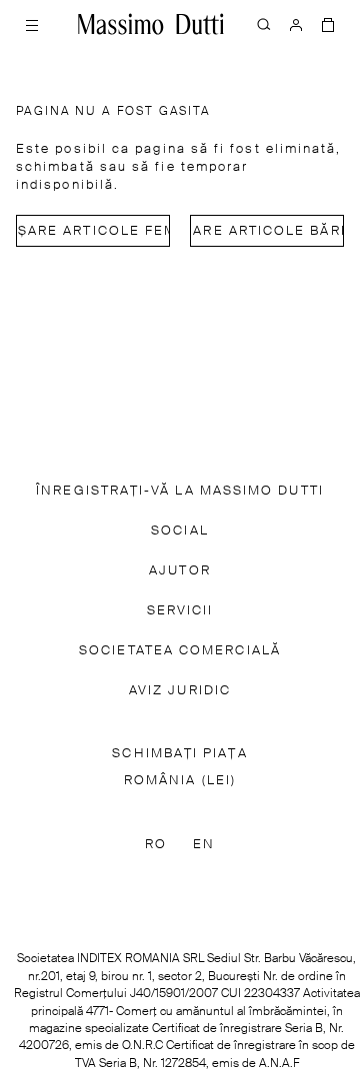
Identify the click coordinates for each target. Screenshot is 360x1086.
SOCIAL (179, 531)
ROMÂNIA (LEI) (180, 780)
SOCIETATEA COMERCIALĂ (180, 650)
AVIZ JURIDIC (180, 690)
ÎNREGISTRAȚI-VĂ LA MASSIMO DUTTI (180, 491)
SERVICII (180, 610)
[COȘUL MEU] (328, 24)
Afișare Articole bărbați (267, 231)
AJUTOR (179, 570)
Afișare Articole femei (93, 231)
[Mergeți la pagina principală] (151, 24)
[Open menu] (32, 24)
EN (204, 844)
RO (156, 844)
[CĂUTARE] (264, 24)
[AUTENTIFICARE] (296, 24)
